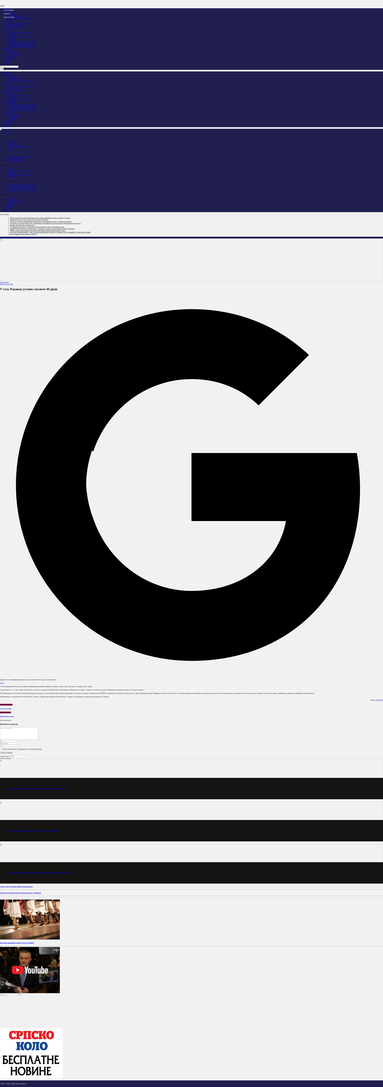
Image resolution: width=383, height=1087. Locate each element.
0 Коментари (4, 282)
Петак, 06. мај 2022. (6, 284)
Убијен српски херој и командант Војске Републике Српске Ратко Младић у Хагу (38, 230)
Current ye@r (5, 756)
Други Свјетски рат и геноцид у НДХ (26, 237)
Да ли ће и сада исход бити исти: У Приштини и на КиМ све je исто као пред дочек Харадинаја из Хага (45, 223)
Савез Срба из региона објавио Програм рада (16, 886)
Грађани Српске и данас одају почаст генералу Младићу (29, 220)
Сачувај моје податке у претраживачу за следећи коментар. (22, 749)
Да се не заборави (6, 237)
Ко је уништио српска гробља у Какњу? (23, 234)
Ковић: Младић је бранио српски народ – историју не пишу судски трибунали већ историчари (42, 229)
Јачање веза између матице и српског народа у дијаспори (20, 893)
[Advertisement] (191, 1013)
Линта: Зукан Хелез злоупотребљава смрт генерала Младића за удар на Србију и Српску (40, 218)
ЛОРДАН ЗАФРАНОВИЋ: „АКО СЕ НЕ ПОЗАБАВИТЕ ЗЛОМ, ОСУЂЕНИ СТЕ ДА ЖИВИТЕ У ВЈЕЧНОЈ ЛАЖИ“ (50, 232)
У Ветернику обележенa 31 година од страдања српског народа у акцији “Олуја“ (36, 788)
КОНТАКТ (7, 13)
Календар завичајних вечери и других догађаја (17, 943)
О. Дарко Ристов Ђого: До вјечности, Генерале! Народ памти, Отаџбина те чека (37, 227)
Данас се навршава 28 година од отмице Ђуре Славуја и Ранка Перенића (34, 831)
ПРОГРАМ (7, 6)
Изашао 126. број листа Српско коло (22, 225)
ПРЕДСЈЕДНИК (9, 3)
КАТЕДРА (379, 700)
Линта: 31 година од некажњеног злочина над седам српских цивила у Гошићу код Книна (41, 221)
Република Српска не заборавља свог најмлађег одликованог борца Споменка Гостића (39, 873)
